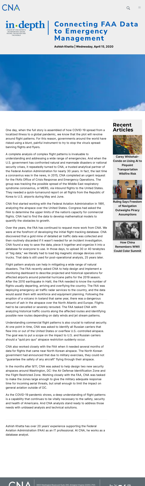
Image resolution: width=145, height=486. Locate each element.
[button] (128, 7)
